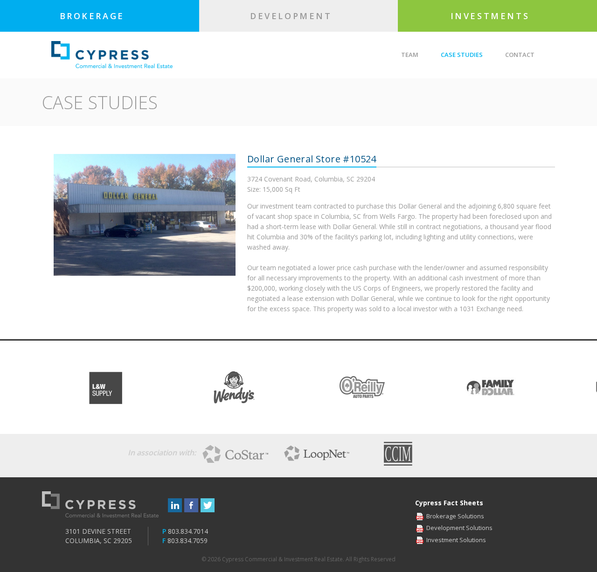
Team (409, 54)
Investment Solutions (456, 540)
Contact (520, 54)
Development (293, 15)
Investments (492, 15)
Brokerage (94, 15)
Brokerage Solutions (455, 516)
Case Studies (462, 54)
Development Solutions (459, 527)
